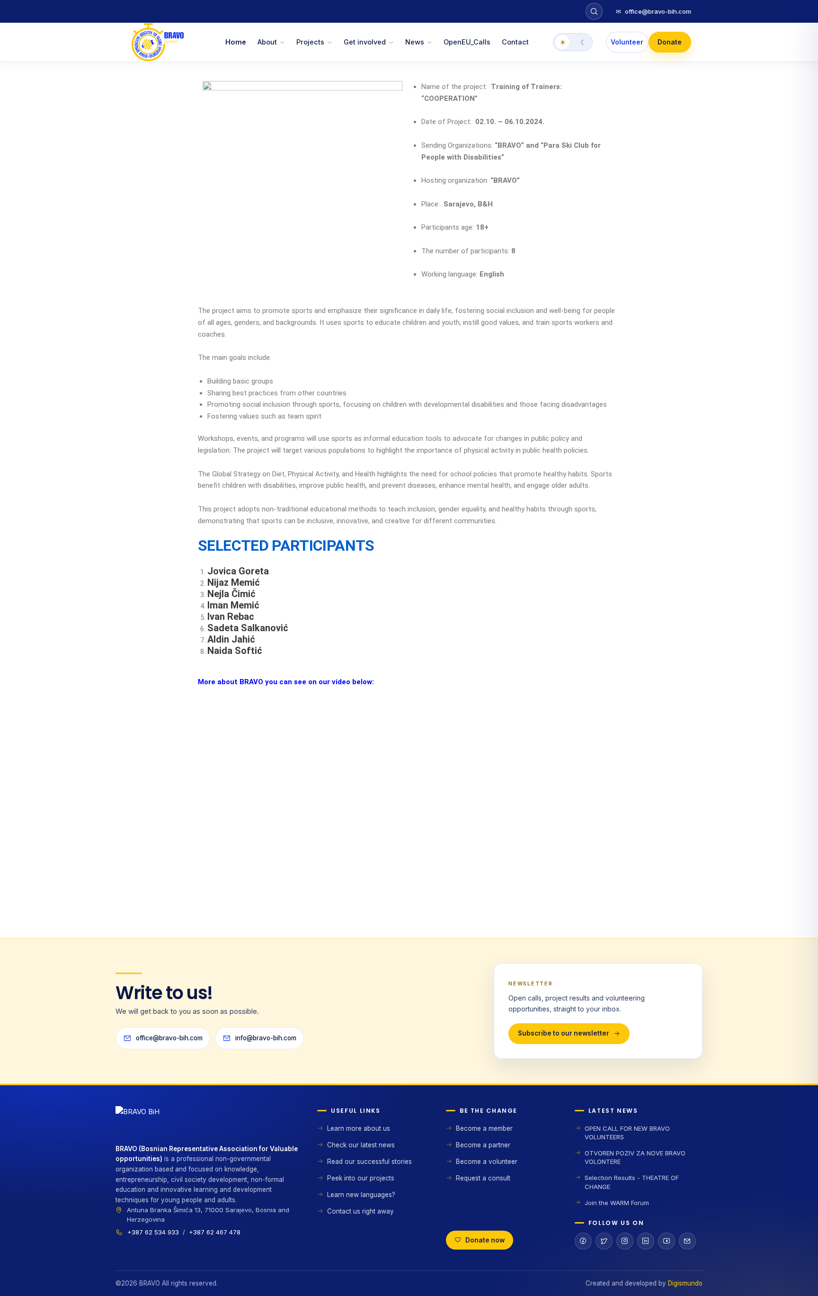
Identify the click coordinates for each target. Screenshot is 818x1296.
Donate (670, 42)
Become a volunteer (486, 1161)
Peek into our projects (360, 1178)
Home (235, 42)
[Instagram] (624, 1241)
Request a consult (483, 1178)
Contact (515, 42)
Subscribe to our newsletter (563, 1033)
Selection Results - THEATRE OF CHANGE (632, 1182)
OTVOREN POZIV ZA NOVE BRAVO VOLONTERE (635, 1157)
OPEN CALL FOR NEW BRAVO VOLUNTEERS (627, 1133)
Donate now (485, 1240)
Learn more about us (358, 1128)
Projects (310, 42)
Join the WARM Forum (617, 1203)
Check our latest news (361, 1145)
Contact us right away (360, 1211)
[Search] (594, 11)
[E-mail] (687, 1241)
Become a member (484, 1128)
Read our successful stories (369, 1161)
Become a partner (483, 1145)
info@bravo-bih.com (265, 1038)
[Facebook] (583, 1241)
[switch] (573, 42)
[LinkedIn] (645, 1241)
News (414, 42)
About (267, 42)
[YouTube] (666, 1241)
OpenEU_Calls (467, 42)
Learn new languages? (361, 1194)
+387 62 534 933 (153, 1232)
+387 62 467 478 (214, 1232)
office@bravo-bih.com (653, 11)
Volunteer (627, 42)
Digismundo (685, 1283)
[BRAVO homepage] (207, 1125)
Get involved (365, 42)
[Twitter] (604, 1241)
